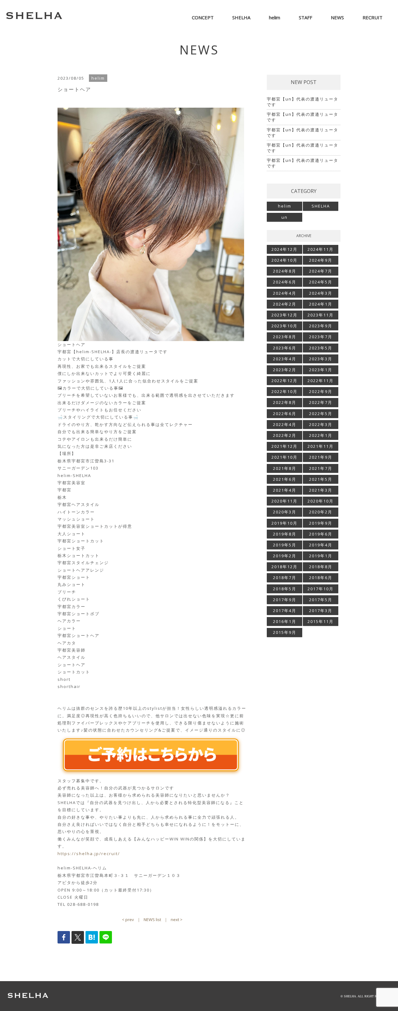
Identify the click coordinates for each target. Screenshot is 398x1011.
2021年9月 (320, 457)
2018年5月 (284, 589)
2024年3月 (320, 293)
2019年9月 (320, 523)
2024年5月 (320, 282)
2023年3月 (320, 359)
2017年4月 (284, 610)
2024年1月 (320, 304)
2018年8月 (320, 566)
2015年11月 (321, 621)
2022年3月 (320, 424)
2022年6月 (284, 413)
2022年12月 (284, 380)
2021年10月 (284, 457)
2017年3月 (320, 610)
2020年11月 (284, 501)
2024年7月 (320, 271)
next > (177, 919)
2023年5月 (320, 348)
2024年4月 (284, 293)
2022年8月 (284, 402)
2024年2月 (284, 304)
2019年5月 (284, 545)
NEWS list (152, 919)
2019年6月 (320, 534)
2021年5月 (320, 479)
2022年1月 (320, 435)
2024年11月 (321, 249)
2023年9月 (320, 326)
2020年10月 (321, 501)
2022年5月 (320, 413)
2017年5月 (320, 599)
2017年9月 (284, 599)
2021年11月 (321, 446)
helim (284, 206)
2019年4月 (320, 545)
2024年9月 (320, 260)
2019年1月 (320, 556)
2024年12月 (284, 249)
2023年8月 (284, 336)
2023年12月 (284, 315)
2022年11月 (321, 380)
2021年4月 (284, 490)
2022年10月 (284, 391)
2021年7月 (320, 468)
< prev (128, 919)
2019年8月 (284, 534)
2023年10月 (284, 326)
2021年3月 (320, 490)
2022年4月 (284, 424)
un (284, 217)
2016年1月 (284, 621)
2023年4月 (284, 359)
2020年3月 (284, 512)
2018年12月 (284, 566)
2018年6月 (320, 577)
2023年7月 (320, 336)
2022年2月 (284, 435)
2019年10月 (284, 523)
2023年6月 (284, 348)
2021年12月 (284, 446)
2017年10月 (321, 589)
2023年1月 (320, 369)
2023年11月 (321, 315)
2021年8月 (284, 468)
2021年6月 (284, 479)
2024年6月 (284, 282)
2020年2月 (320, 512)
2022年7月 (320, 402)
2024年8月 (284, 271)
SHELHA (321, 206)
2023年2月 (284, 369)
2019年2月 (284, 556)
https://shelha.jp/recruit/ (89, 853)
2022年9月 (320, 391)
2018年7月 (284, 577)
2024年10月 (284, 260)
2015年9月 (284, 632)
